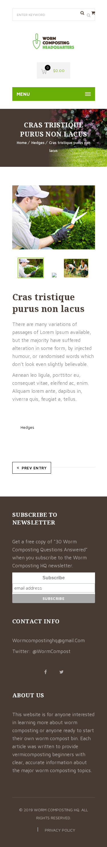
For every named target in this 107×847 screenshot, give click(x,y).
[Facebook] (46, 672)
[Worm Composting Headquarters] (53, 41)
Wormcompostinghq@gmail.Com (48, 640)
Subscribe (54, 577)
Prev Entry (34, 468)
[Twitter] (61, 672)
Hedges (38, 142)
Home (22, 142)
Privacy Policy (60, 830)
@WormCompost (51, 651)
